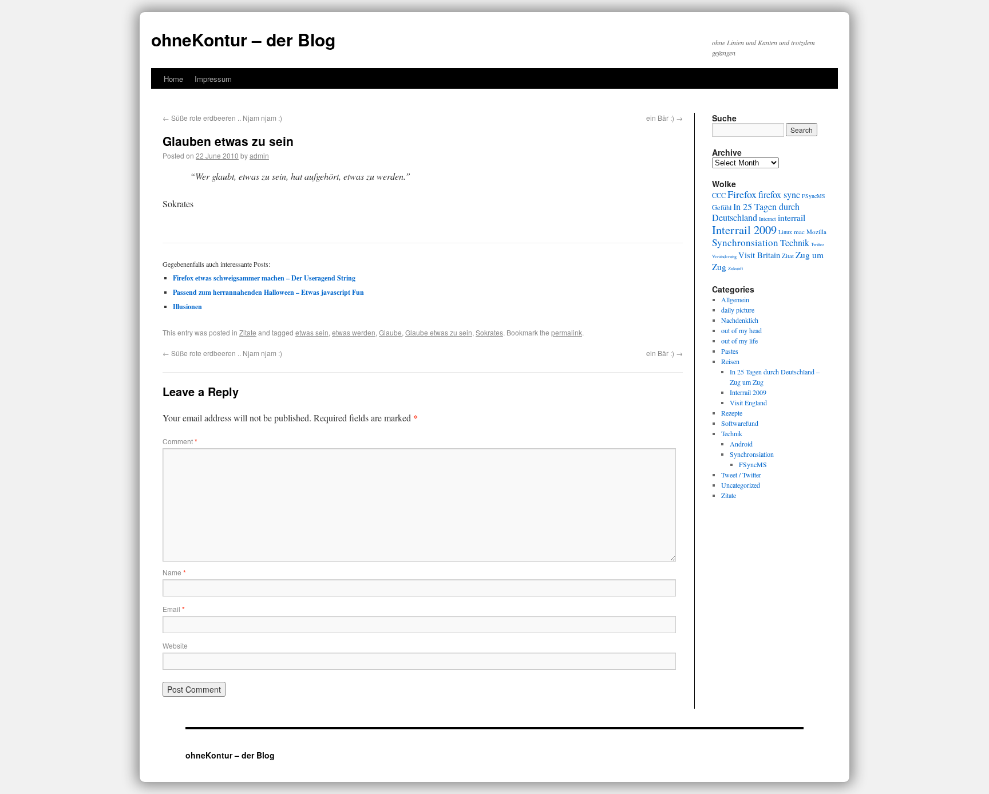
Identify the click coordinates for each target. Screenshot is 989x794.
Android (741, 443)
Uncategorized (740, 484)
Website (175, 645)
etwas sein (312, 332)
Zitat (788, 255)
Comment (180, 441)
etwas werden (353, 332)
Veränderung (724, 256)
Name (174, 572)
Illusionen (187, 306)
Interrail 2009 (744, 230)
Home (173, 78)
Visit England (748, 402)
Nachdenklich (739, 320)
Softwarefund (739, 423)
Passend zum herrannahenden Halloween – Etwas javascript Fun (268, 292)
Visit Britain (759, 255)
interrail (791, 217)
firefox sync (779, 194)
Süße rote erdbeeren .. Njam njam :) (222, 118)
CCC (719, 195)
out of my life (739, 340)
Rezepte (731, 412)
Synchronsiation (745, 242)
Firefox (742, 194)
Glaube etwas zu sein (438, 332)
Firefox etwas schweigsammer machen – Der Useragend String (264, 278)
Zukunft (735, 268)
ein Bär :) (664, 118)
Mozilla (816, 231)
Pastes (729, 350)
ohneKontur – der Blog (243, 39)
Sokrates (489, 332)
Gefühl (721, 207)
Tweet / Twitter (741, 474)
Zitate (247, 332)
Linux (785, 232)
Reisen (730, 361)
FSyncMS (813, 196)
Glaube (390, 332)
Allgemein (735, 299)
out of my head (741, 330)
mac (799, 231)
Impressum (213, 78)
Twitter (817, 244)
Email (174, 609)
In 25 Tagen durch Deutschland (756, 212)
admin (259, 155)
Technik (794, 242)
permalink (566, 332)
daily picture (737, 309)
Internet (767, 219)
